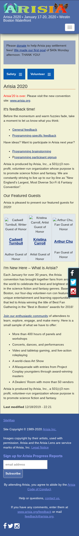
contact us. (52, 498)
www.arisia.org (20, 100)
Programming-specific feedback (34, 135)
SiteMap (9, 420)
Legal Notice (40, 447)
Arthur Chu (63, 241)
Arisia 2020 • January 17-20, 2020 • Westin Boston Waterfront (36, 18)
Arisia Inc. (49, 429)
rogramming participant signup (35, 157)
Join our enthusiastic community (26, 316)
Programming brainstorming (31, 151)
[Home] (36, 7)
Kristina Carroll (39, 241)
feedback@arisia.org (39, 516)
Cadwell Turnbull (16, 241)
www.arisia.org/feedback (34, 511)
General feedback (24, 129)
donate (21, 45)
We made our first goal (30, 50)
